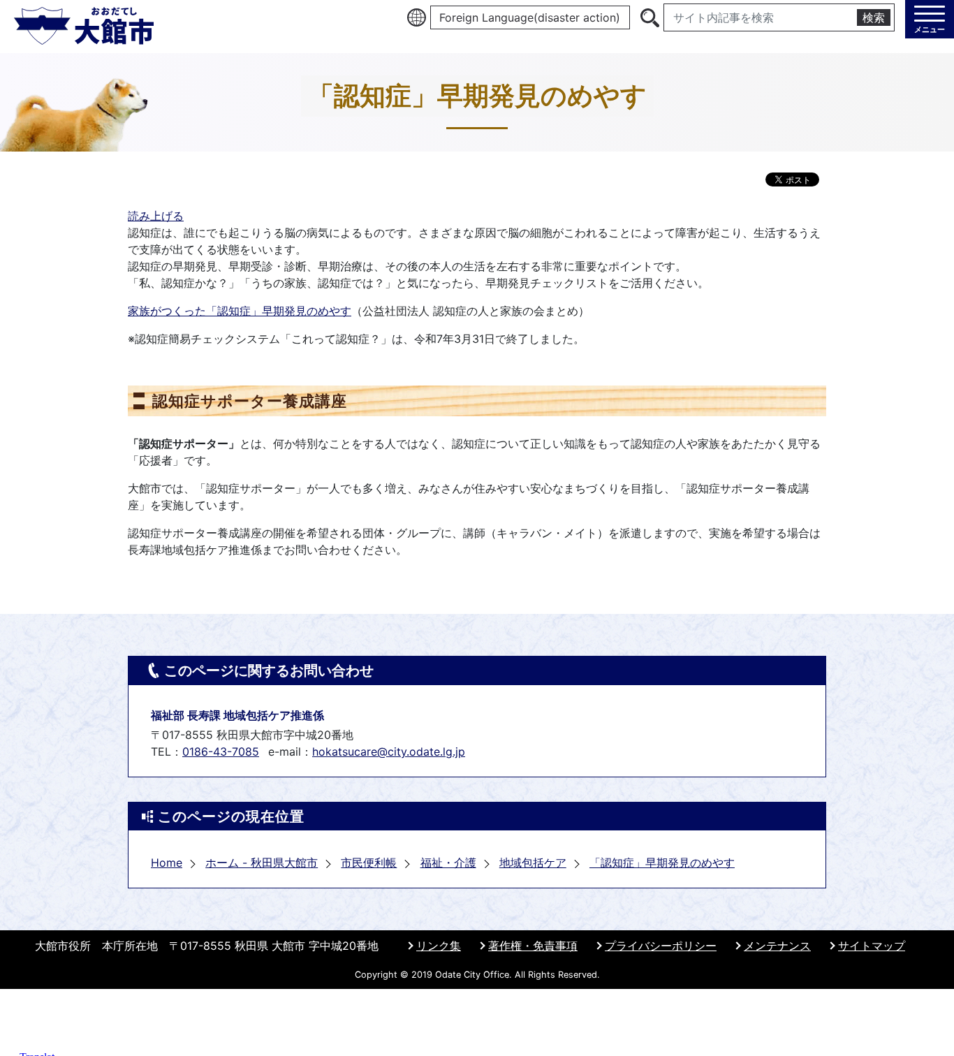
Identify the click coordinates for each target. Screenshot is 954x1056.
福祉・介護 (448, 863)
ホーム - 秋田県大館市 (261, 863)
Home (166, 863)
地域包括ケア (532, 863)
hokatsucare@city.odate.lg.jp (388, 751)
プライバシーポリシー (661, 946)
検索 (874, 17)
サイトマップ (871, 946)
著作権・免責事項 (533, 946)
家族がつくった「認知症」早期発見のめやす (239, 311)
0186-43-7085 (220, 751)
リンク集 (438, 946)
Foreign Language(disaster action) (529, 17)
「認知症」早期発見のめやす (662, 863)
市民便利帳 (369, 863)
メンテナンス (777, 946)
